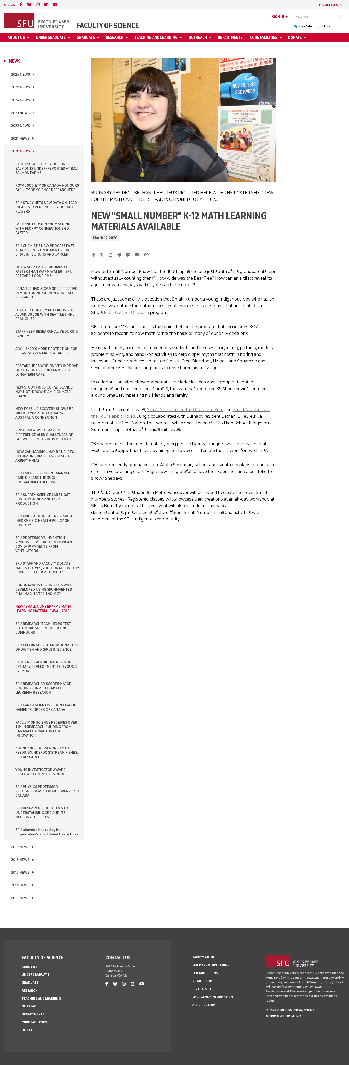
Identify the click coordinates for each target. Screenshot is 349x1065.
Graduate (86, 37)
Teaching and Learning (156, 37)
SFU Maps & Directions (210, 965)
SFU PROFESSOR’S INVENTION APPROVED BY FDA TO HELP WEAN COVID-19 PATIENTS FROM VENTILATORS (43, 544)
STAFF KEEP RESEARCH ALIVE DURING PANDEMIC (46, 333)
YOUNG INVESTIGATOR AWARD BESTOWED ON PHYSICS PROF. (40, 772)
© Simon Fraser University (283, 1016)
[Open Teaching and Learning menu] (182, 37)
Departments (230, 37)
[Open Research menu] (127, 37)
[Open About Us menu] (29, 37)
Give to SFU (201, 989)
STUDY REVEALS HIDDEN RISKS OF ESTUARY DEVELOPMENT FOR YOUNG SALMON (46, 666)
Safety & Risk (203, 957)
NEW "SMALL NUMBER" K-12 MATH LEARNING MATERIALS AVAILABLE (43, 608)
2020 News (20, 151)
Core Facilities (263, 37)
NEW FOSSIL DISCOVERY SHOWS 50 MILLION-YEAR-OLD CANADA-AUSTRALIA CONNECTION (44, 413)
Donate (295, 37)
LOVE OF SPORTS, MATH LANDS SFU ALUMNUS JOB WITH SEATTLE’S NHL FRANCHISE (44, 314)
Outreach (198, 37)
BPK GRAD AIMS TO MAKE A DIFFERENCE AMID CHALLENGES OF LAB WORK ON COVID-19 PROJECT (44, 434)
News (14, 61)
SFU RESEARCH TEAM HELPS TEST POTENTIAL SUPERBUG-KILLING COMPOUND (43, 628)
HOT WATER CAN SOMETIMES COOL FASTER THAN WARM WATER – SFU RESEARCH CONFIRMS (44, 271)
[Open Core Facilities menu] (281, 37)
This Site (305, 26)
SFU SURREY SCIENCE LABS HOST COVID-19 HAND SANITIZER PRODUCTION (42, 499)
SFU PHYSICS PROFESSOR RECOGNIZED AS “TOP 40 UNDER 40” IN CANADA (47, 791)
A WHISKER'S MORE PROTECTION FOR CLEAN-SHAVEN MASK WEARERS (46, 351)
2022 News (20, 126)
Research (114, 37)
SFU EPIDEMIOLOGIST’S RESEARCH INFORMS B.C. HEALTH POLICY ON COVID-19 (43, 520)
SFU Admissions (205, 973)
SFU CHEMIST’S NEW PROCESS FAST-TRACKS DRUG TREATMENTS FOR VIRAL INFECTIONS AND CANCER (45, 250)
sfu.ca (9, 5)
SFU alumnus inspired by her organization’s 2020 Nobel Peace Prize (46, 832)
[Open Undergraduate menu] (70, 37)
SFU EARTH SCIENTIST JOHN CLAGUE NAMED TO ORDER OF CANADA (45, 707)
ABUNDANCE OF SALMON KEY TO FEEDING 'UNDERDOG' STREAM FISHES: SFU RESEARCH (46, 752)
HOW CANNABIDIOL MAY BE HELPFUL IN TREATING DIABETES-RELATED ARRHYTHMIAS (45, 456)
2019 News (20, 847)
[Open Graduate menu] (99, 37)
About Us (16, 37)
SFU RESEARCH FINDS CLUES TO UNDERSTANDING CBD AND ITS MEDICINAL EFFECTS (41, 812)
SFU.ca (325, 26)
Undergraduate (51, 37)
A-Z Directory (204, 1005)
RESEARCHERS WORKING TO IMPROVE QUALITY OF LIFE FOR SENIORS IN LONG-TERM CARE (46, 370)
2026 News (20, 74)
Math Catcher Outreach (126, 312)
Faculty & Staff (332, 5)
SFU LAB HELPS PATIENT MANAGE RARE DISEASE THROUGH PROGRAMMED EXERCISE (42, 477)
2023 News (20, 113)
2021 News (20, 138)
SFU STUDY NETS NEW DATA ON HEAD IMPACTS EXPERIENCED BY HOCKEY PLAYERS (46, 207)
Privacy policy (304, 1010)
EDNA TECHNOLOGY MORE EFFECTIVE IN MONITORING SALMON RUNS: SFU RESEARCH (46, 292)
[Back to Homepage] (37, 21)
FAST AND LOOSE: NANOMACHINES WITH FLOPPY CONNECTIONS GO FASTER (43, 228)
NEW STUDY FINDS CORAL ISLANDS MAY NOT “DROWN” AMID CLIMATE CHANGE (44, 391)
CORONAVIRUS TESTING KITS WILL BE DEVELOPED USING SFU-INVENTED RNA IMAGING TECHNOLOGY (46, 589)
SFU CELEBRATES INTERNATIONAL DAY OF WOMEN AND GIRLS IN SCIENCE (46, 647)
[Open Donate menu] (306, 37)
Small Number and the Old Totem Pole (185, 409)
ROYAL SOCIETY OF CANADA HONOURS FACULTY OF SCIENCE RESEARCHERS (47, 187)
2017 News (20, 872)
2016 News (20, 885)
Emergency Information (212, 997)
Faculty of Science (107, 25)
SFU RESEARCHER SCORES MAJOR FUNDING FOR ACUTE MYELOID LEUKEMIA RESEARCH (43, 688)
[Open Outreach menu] (211, 37)
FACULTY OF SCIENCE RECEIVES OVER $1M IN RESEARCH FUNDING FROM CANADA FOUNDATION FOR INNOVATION (46, 729)
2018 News (20, 860)
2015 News (20, 898)
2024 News (20, 100)
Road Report (203, 981)
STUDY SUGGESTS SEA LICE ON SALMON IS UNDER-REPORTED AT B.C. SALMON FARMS (46, 168)
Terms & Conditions (279, 1010)
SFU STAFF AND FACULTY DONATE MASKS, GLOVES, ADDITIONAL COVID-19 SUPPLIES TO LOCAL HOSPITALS (47, 567)
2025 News (20, 87)
